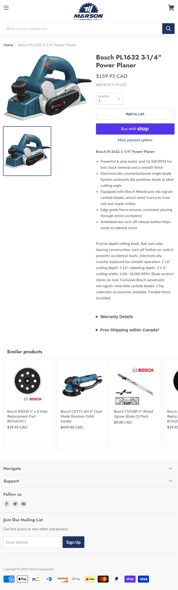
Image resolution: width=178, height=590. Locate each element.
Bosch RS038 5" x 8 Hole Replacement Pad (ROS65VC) (27, 416)
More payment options (135, 140)
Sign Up (73, 542)
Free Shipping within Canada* (129, 330)
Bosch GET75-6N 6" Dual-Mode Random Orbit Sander (81, 416)
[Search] (168, 28)
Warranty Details (116, 316)
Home (8, 45)
